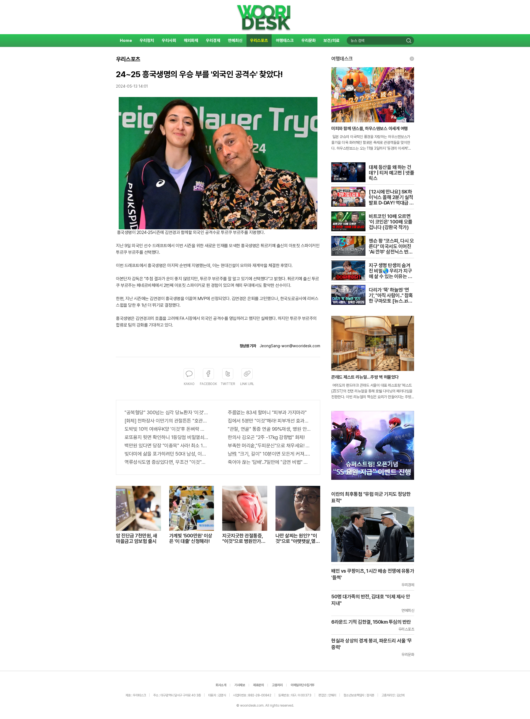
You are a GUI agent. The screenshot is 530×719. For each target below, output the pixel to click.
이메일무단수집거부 (302, 685)
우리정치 (147, 40)
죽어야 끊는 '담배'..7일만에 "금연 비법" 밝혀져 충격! (270, 462)
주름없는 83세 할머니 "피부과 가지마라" (267, 412)
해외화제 (191, 40)
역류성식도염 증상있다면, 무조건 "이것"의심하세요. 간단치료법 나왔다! (166, 462)
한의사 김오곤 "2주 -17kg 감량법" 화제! (266, 437)
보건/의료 (332, 40)
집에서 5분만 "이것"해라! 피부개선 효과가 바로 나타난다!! (270, 421)
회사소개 (221, 685)
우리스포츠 (259, 40)
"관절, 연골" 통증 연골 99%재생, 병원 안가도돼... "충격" (270, 429)
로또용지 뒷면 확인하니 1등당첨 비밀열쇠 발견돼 (166, 437)
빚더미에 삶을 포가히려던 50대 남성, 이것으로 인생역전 (166, 454)
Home (126, 40)
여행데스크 (285, 40)
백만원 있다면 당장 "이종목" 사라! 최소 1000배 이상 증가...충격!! (166, 445)
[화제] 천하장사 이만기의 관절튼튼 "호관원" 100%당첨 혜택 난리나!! (166, 421)
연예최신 (235, 40)
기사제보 (239, 685)
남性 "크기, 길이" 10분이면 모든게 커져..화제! (270, 454)
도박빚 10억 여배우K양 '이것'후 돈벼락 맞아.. (166, 429)
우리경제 (213, 40)
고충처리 (277, 685)
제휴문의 (258, 685)
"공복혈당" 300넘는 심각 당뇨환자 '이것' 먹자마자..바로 (166, 412)
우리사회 (169, 40)
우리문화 (308, 40)
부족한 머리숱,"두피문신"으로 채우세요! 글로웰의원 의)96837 (270, 445)
